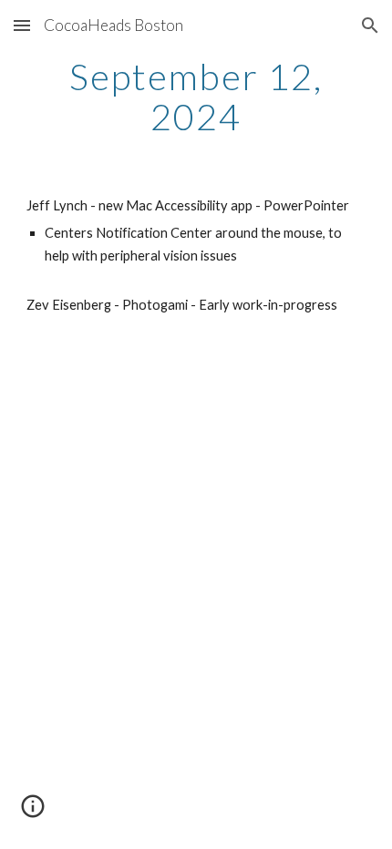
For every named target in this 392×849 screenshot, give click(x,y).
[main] (196, 96)
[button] (22, 25)
